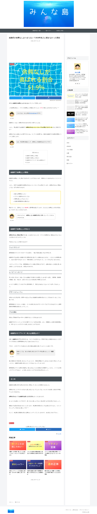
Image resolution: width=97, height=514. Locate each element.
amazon (69, 146)
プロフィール (68, 509)
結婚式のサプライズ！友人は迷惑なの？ (35, 160)
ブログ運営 (70, 149)
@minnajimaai (32, 113)
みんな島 (77, 72)
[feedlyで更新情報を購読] (77, 83)
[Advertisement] (35, 51)
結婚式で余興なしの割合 (32, 155)
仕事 (68, 153)
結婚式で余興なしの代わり (32, 158)
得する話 (12, 423)
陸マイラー (70, 163)
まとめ (28, 162)
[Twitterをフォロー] (75, 83)
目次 (33, 152)
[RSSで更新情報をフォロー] (79, 83)
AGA (68, 142)
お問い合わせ (75, 509)
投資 (68, 160)
